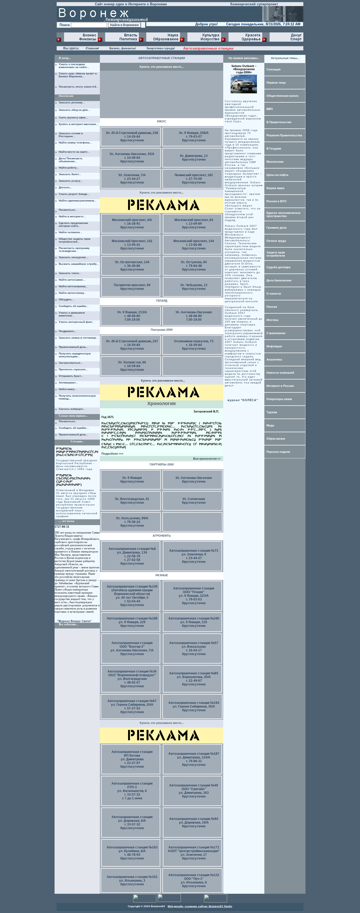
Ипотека (272, 319)
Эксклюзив (66, 95)
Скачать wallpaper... (72, 408)
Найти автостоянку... (72, 292)
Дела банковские (278, 280)
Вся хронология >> (207, 458)
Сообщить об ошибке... (74, 306)
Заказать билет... (70, 174)
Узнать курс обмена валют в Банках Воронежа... (78, 75)
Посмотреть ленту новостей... (79, 86)
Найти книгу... (68, 389)
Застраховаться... (71, 362)
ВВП (269, 108)
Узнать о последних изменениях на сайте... (74, 66)
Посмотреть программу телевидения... (74, 249)
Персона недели (278, 451)
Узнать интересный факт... (76, 321)
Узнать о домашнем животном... (72, 314)
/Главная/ (92, 48)
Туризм (271, 412)
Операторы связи (279, 399)
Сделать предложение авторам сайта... (73, 224)
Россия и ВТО (276, 201)
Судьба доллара (278, 267)
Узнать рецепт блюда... (74, 194)
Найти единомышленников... (77, 200)
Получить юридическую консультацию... (75, 355)
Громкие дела (276, 227)
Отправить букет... (71, 375)
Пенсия (271, 306)
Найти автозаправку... (73, 286)
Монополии (275, 161)
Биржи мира (275, 188)
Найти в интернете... (72, 216)
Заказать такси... (70, 273)
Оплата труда (276, 240)
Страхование (275, 333)
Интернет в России (280, 385)
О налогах (273, 293)
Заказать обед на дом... (74, 109)
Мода (270, 425)
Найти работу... (69, 167)
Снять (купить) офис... (73, 117)
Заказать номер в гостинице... (79, 337)
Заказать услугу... (70, 180)
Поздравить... (68, 331)
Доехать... (65, 187)
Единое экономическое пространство (283, 214)
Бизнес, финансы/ (122, 48)
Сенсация (273, 69)
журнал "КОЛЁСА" (242, 400)
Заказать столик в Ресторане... (71, 135)
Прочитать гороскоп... (73, 369)
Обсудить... (66, 299)
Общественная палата (282, 95)
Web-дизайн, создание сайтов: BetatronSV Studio (200, 906)
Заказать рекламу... (72, 102)
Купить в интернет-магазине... (79, 124)
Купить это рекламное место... (162, 66)
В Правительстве (278, 122)
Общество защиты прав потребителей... (74, 240)
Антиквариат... (68, 382)
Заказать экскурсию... (73, 257)
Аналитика (274, 359)
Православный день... (73, 346)
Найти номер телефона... (75, 142)
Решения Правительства (284, 135)
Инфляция (274, 346)
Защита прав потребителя (275, 254)
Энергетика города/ (160, 48)
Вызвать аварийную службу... (79, 263)
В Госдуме (273, 148)
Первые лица (276, 82)
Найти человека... (70, 232)
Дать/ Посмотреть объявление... (70, 160)
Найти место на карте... (74, 151)
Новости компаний (280, 372)
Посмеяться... (68, 209)
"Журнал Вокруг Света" (74, 621)
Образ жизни (275, 438)
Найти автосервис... (72, 279)
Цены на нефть (277, 174)
